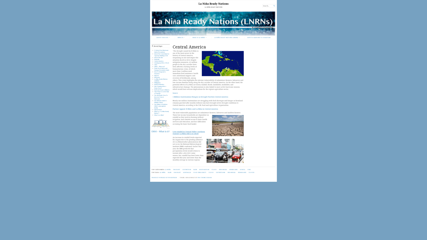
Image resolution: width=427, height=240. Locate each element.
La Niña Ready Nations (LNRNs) (226, 37)
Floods (251, 172)
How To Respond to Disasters (259, 37)
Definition (186, 169)
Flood (214, 169)
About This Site (162, 37)
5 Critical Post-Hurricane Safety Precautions (161, 51)
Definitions (220, 172)
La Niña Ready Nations (213, 3)
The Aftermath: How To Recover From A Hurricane (161, 97)
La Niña (168, 169)
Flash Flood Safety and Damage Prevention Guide (161, 69)
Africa (242, 169)
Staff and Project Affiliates (161, 90)
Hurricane (233, 169)
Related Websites (159, 84)
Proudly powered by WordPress (164, 177)
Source (175, 93)
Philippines (157, 82)
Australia (156, 59)
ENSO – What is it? (159, 66)
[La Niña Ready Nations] (213, 23)
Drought (176, 169)
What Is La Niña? (198, 37)
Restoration (204, 169)
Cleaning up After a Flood (161, 63)
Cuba (155, 64)
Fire (249, 169)
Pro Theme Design (204, 177)
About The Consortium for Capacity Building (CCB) (161, 54)
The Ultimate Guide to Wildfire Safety (160, 101)
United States (158, 109)
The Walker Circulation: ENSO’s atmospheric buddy (161, 106)
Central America (158, 61)
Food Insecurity (199, 172)
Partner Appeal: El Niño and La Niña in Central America (195, 109)
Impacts (180, 37)
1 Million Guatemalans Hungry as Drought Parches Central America (200, 97)
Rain (195, 169)
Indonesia (157, 77)
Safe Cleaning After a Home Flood (160, 87)
